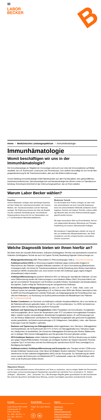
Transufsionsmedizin (83, 260)
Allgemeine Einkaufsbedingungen (62, 410)
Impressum (58, 407)
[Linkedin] (39, 416)
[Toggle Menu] (14, 4)
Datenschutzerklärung (62, 414)
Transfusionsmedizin (22, 298)
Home (10, 143)
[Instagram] (33, 416)
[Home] (15, 11)
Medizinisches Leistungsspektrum (35, 143)
